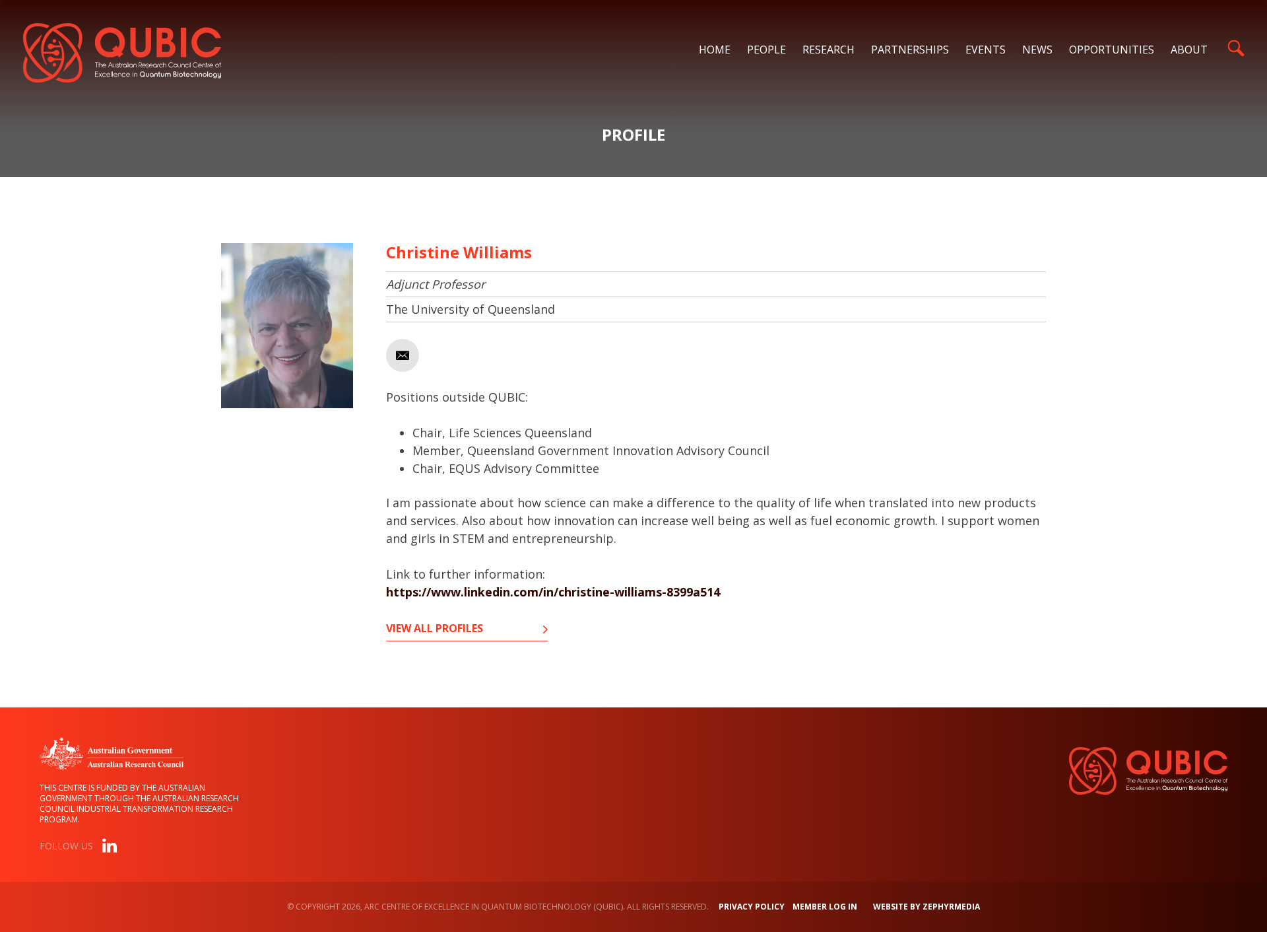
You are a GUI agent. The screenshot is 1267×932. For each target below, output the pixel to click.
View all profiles (434, 628)
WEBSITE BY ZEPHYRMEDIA (926, 906)
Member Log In (825, 906)
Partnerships (910, 49)
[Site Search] (1235, 48)
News (1037, 49)
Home (715, 49)
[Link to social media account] (109, 848)
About (1189, 49)
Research (828, 49)
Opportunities (1111, 49)
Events (985, 49)
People (766, 49)
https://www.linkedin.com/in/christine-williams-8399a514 (553, 592)
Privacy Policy (752, 906)
